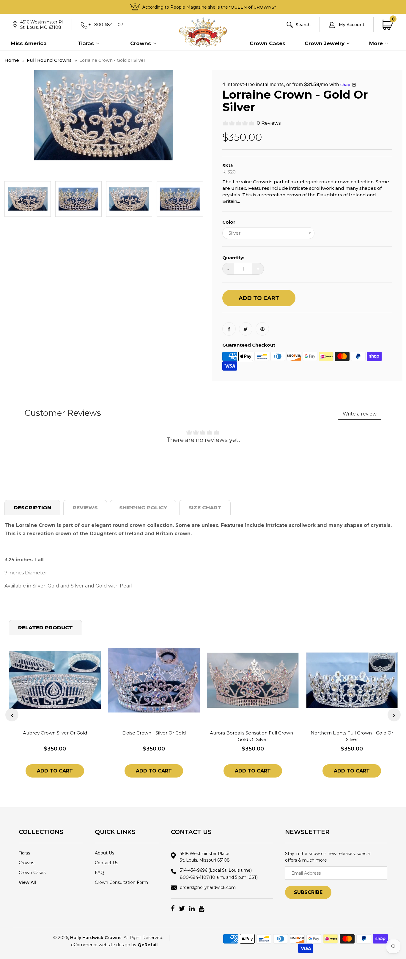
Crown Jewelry (325, 43)
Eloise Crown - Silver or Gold (154, 733)
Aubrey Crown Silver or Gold (55, 733)
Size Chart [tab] (204, 508)
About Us (104, 853)
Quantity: (233, 257)
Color (228, 222)
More (376, 43)
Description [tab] (32, 508)
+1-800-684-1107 (105, 24)
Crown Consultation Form (121, 882)
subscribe (308, 892)
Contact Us (106, 862)
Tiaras (86, 43)
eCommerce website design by (114, 944)
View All (27, 882)
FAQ (99, 872)
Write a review (360, 414)
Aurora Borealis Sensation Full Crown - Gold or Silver (253, 736)
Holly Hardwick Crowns (96, 937)
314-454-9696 (216, 870)
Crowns (141, 43)
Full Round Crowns (49, 60)
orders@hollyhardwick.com (208, 887)
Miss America (29, 43)
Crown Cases (267, 43)
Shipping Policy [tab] (143, 508)
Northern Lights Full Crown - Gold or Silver (352, 736)
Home (11, 60)
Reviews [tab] (85, 508)
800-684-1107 (219, 877)
